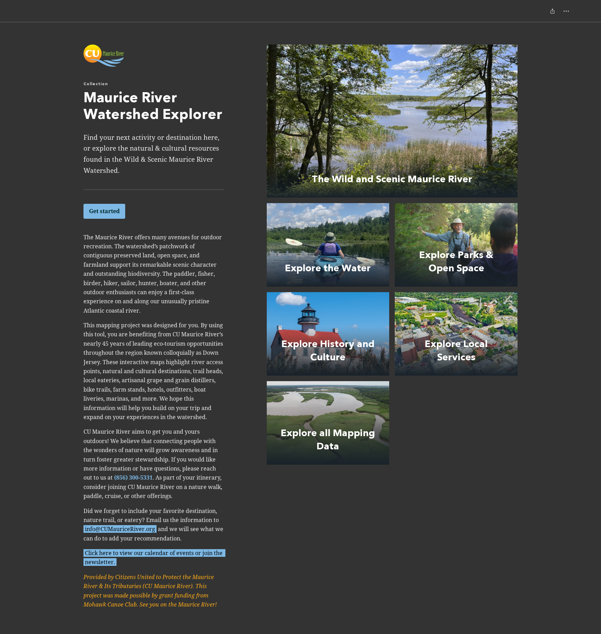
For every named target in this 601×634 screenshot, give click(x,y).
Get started (104, 211)
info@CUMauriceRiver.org (120, 529)
